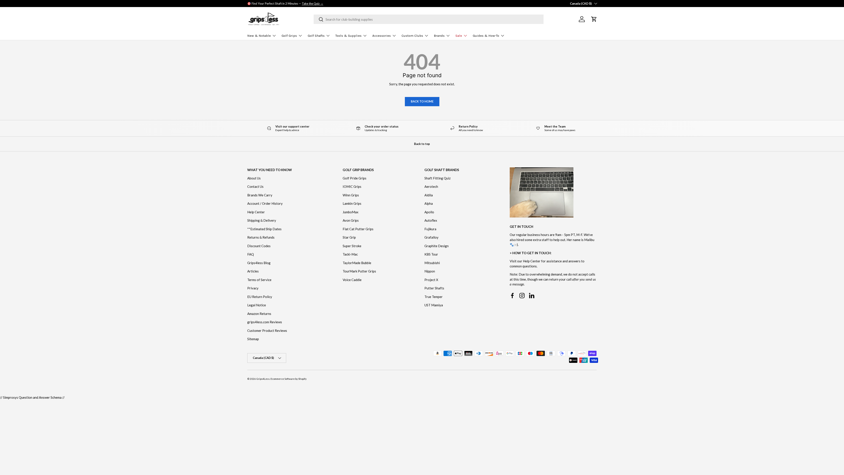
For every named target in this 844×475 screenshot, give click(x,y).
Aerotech (431, 186)
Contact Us (255, 186)
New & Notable (259, 36)
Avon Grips (351, 220)
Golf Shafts (316, 36)
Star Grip (349, 237)
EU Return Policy (259, 297)
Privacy (252, 288)
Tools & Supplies (348, 36)
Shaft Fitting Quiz (437, 178)
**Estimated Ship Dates (264, 229)
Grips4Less (263, 378)
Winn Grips (351, 195)
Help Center (256, 212)
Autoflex (430, 220)
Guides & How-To (486, 36)
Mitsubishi (432, 263)
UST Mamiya (433, 305)
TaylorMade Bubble (357, 263)
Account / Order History (265, 203)
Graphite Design (436, 246)
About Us (254, 178)
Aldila (428, 195)
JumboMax (350, 212)
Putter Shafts (434, 288)
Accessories (381, 36)
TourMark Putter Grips (359, 271)
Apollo (429, 212)
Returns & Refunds (261, 237)
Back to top (422, 144)
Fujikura (430, 229)
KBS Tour (431, 254)
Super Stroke (352, 246)
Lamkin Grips (352, 203)
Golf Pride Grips (354, 178)
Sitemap (253, 339)
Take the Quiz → (312, 3)
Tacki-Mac (350, 254)
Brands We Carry (259, 195)
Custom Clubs (412, 36)
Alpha (428, 203)
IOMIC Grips (352, 186)
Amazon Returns (259, 314)
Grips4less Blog (259, 263)
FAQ (250, 254)
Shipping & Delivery (261, 220)
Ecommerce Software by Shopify (289, 378)
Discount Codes (259, 246)
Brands (439, 36)
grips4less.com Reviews (264, 322)
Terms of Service (259, 280)
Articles (253, 271)
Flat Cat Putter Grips (358, 229)
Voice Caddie (352, 280)
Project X (431, 280)
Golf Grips (289, 36)
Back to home (422, 101)
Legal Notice (256, 305)
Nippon (429, 271)
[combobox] (429, 19)
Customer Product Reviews (267, 330)
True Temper (433, 297)
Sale (458, 36)
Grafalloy (431, 237)
